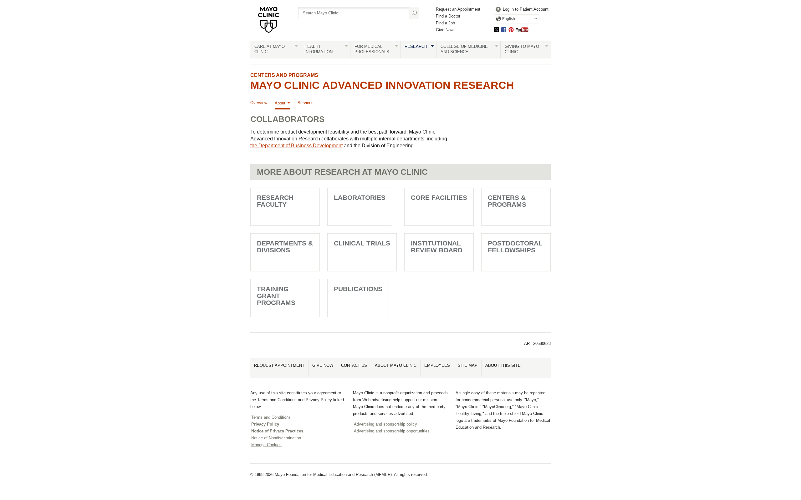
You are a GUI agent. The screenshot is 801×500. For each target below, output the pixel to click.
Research (416, 46)
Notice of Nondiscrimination (276, 438)
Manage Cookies (266, 444)
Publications (358, 288)
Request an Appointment (458, 9)
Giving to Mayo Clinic (522, 49)
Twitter (496, 29)
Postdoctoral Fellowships (515, 247)
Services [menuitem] (306, 102)
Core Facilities (439, 197)
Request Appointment (279, 365)
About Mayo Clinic (395, 365)
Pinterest (511, 29)
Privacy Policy (265, 424)
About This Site (503, 365)
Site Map (467, 365)
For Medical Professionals (372, 49)
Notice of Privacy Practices (277, 431)
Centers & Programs (507, 201)
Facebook (503, 29)
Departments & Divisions (285, 247)
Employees (437, 365)
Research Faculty (275, 201)
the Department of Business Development (296, 145)
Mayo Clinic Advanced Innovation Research (382, 85)
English (508, 19)
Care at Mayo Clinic (269, 49)
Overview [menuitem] (258, 102)
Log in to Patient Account (525, 9)
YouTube (522, 29)
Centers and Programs (284, 75)
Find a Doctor (448, 16)
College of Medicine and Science (464, 49)
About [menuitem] (280, 103)
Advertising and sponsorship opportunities (392, 431)
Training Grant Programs (276, 295)
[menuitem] (521, 9)
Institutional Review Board (436, 247)
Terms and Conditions (271, 417)
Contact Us (354, 365)
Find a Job (445, 23)
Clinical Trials (362, 243)
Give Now (444, 30)
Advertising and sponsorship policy (385, 424)
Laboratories (359, 197)
